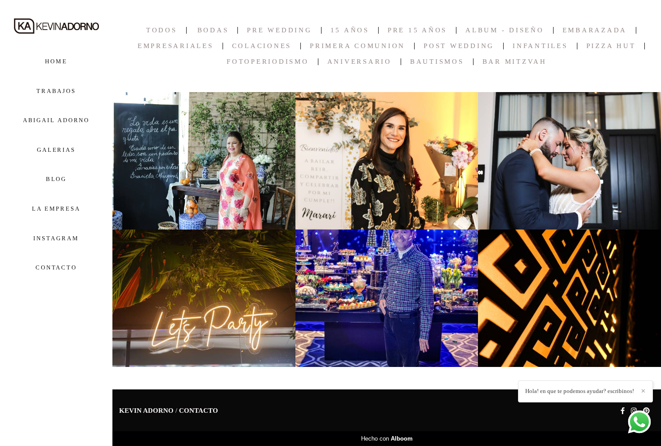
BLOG (56, 179)
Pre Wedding (279, 30)
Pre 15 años (417, 30)
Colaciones (262, 46)
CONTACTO (56, 267)
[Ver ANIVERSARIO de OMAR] (386, 298)
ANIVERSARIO (359, 61)
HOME (56, 61)
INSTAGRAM (56, 238)
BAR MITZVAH (514, 61)
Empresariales (176, 46)
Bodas (213, 30)
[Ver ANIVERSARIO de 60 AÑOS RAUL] (203, 298)
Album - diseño (504, 30)
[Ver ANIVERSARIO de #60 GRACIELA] (203, 161)
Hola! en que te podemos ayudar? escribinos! (579, 391)
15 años (349, 30)
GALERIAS (56, 149)
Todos (161, 30)
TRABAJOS (56, 91)
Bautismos (437, 61)
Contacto (198, 410)
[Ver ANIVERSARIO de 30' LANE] (569, 298)
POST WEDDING (459, 46)
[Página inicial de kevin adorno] (56, 26)
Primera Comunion (357, 46)
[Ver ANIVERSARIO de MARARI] (386, 161)
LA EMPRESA (56, 208)
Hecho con (387, 438)
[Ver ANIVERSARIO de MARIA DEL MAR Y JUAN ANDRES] (569, 161)
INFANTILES (540, 46)
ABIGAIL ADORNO (56, 120)
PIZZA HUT (611, 46)
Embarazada (595, 30)
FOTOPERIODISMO (268, 61)
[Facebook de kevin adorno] (623, 411)
